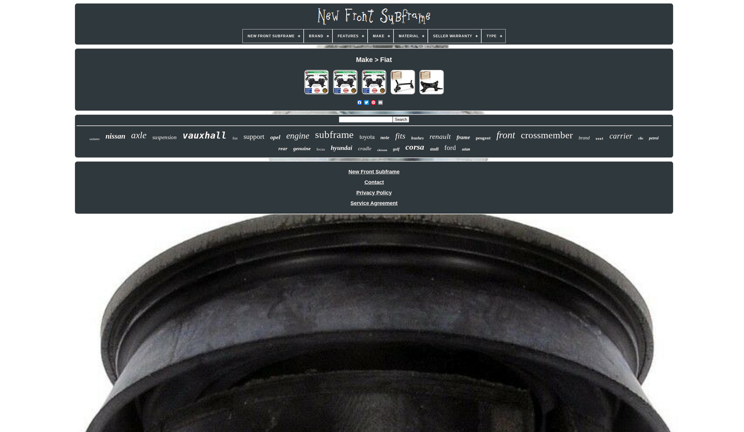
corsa (414, 146)
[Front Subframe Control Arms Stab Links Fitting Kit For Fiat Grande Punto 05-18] (345, 94)
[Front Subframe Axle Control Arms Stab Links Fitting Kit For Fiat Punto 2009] (316, 94)
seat (599, 139)
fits (400, 135)
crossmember (547, 135)
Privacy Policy (374, 193)
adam (466, 150)
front (505, 135)
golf (396, 149)
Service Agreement (374, 203)
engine (297, 135)
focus (320, 149)
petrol (654, 138)
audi (434, 148)
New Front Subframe (374, 172)
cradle (364, 148)
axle (138, 135)
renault (440, 136)
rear (282, 148)
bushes (417, 138)
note (384, 137)
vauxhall (205, 135)
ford (450, 147)
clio (640, 138)
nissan (115, 136)
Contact (374, 182)
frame (463, 137)
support (254, 136)
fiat (235, 138)
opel (275, 137)
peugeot (483, 138)
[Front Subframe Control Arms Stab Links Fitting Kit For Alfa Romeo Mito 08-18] (374, 94)
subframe (334, 134)
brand (584, 137)
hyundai (341, 147)
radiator (95, 139)
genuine (302, 148)
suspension (164, 137)
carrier (620, 136)
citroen (382, 150)
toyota (367, 136)
